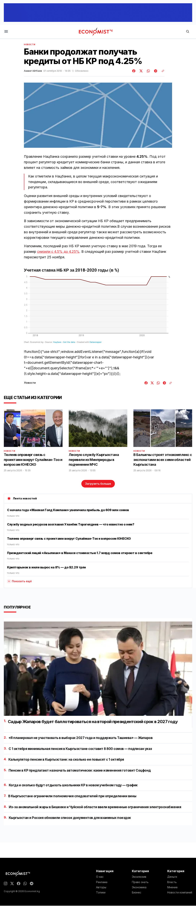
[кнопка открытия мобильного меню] (6, 31)
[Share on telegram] (155, 70)
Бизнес (136, 892)
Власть (172, 882)
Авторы (101, 887)
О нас (100, 876)
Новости (29, 44)
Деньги (172, 876)
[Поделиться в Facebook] (134, 70)
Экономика (139, 887)
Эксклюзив (139, 876)
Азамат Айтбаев (33, 71)
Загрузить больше (98, 483)
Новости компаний (179, 892)
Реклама (101, 882)
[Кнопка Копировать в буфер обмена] (161, 70)
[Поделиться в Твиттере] (140, 70)
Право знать (140, 882)
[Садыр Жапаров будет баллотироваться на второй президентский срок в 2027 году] (98, 669)
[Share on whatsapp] (147, 70)
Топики (100, 892)
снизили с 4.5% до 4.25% (58, 252)
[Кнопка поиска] (187, 32)
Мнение (172, 887)
